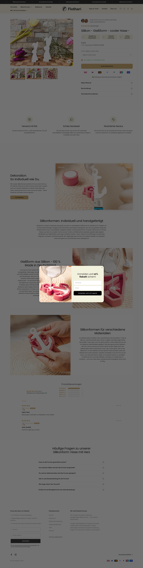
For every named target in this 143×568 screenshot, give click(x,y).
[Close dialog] (102, 268)
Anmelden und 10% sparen (87, 293)
